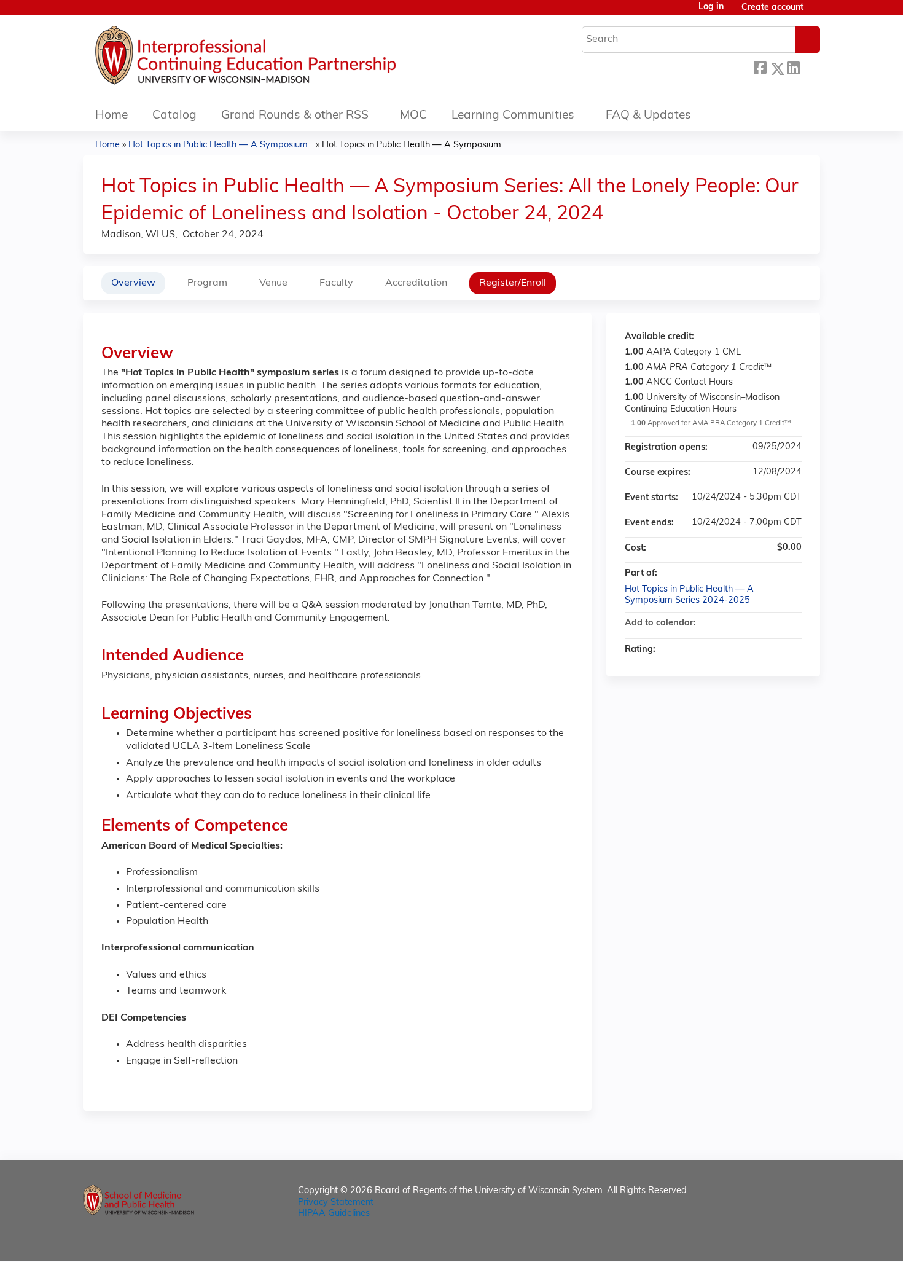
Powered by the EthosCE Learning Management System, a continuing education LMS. (776, 1241)
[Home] (282, 58)
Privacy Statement (335, 1202)
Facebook (760, 66)
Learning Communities (513, 116)
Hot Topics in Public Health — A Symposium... (220, 145)
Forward (809, 66)
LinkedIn (793, 66)
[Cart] (816, 12)
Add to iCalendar (776, 623)
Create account (772, 7)
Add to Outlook (792, 623)
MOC (413, 116)
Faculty (336, 283)
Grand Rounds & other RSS (295, 116)
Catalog (174, 116)
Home (111, 116)
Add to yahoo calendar (760, 623)
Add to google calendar (744, 623)
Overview (133, 283)
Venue (273, 283)
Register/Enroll (512, 283)
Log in (711, 7)
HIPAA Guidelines (334, 1213)
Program (207, 283)
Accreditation (416, 283)
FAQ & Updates (648, 116)
